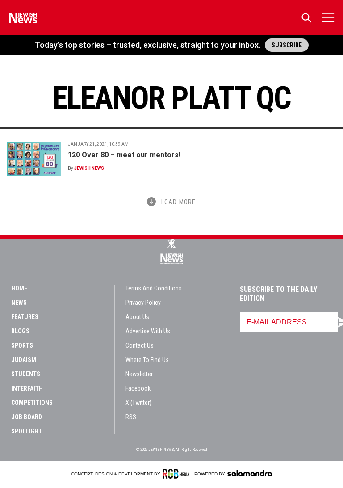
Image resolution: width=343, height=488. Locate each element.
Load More (178, 202)
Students (25, 374)
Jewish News (89, 168)
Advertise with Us (147, 331)
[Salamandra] (249, 473)
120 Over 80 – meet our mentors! (124, 155)
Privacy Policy (143, 302)
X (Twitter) (138, 402)
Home (19, 288)
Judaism (23, 359)
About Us (137, 316)
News (19, 302)
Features (24, 316)
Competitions (32, 402)
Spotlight (26, 431)
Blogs (20, 331)
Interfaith (27, 388)
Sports (22, 345)
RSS (130, 417)
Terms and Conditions (153, 288)
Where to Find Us (147, 359)
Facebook (138, 388)
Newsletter (139, 374)
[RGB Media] (177, 474)
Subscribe (287, 45)
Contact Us (139, 345)
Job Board (26, 417)
